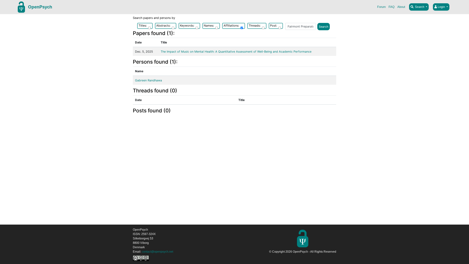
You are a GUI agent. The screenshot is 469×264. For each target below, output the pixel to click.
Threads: (255, 25)
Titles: (143, 25)
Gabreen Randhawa (148, 80)
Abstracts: (163, 25)
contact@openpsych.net (157, 251)
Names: (209, 25)
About (401, 6)
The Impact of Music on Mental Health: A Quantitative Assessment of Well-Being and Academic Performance (236, 51)
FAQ (391, 6)
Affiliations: (231, 25)
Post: (273, 25)
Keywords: (187, 25)
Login (441, 6)
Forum (381, 6)
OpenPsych (40, 6)
